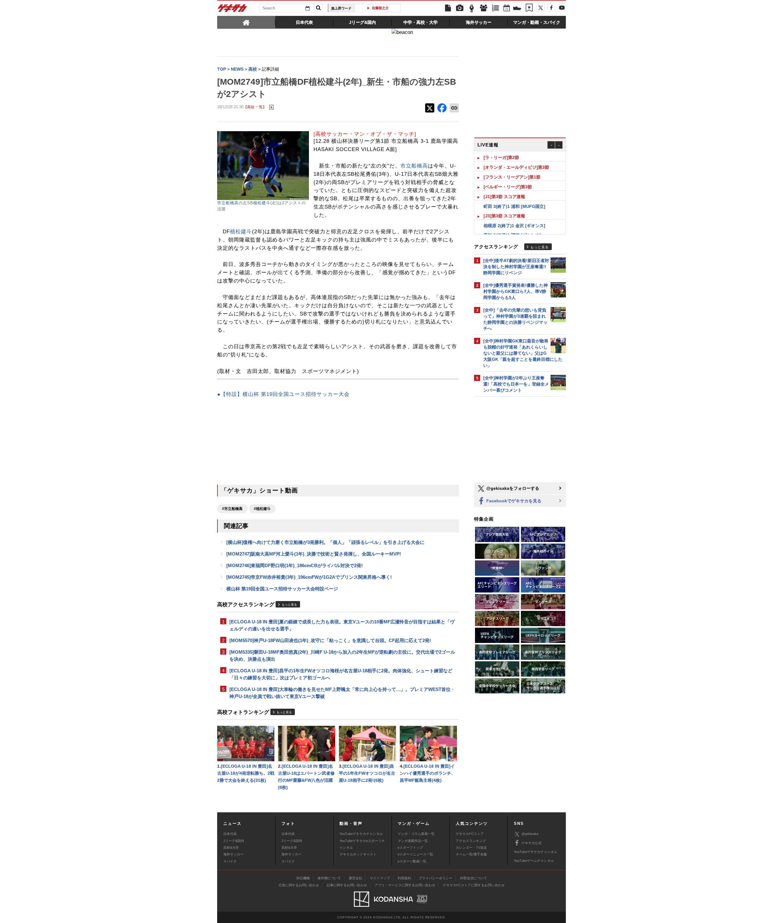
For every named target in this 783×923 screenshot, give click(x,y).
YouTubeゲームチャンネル (534, 860)
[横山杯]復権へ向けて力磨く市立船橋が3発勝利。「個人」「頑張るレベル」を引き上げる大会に (325, 542)
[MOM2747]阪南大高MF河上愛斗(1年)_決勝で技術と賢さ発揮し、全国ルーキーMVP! (313, 553)
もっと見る (289, 604)
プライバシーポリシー (435, 878)
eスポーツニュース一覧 (415, 854)
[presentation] (246, 22)
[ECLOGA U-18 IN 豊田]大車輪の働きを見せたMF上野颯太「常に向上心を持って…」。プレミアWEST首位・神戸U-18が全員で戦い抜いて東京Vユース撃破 (342, 693)
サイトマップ (380, 878)
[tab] (246, 22)
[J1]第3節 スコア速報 (504, 186)
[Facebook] (551, 8)
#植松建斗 (262, 509)
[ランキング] (495, 8)
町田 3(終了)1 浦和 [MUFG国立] (514, 196)
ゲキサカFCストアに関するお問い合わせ (474, 885)
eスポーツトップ (410, 847)
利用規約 (404, 878)
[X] (540, 8)
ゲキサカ (232, 10)
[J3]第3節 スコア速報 (504, 206)
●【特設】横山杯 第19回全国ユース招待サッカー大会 (283, 394)
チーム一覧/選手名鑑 (471, 854)
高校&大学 (231, 847)
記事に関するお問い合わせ (347, 885)
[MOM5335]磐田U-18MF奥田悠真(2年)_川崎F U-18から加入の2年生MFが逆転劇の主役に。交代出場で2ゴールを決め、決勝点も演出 (342, 655)
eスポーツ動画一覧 (412, 861)
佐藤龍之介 (380, 8)
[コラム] (471, 8)
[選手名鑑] (483, 8)
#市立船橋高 (232, 509)
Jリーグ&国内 (233, 841)
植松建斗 (261, 203)
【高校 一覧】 (254, 107)
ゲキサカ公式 (531, 843)
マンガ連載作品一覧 (413, 841)
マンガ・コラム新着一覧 (416, 834)
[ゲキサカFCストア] (517, 8)
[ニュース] (447, 8)
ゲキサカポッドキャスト (358, 854)
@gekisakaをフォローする (512, 488)
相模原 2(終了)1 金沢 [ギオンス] (514, 215)
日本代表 (230, 834)
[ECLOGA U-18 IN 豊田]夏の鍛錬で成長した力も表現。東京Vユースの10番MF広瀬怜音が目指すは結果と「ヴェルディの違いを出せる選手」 (342, 625)
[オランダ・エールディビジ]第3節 (516, 157)
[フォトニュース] (459, 8)
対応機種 (303, 878)
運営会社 (355, 878)
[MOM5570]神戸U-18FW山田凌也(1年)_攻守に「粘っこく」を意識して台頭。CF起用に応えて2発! (330, 640)
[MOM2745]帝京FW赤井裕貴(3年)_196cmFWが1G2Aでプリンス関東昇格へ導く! (309, 577)
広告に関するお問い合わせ (299, 885)
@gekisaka (529, 834)
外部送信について (473, 878)
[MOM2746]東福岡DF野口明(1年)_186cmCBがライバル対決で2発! (294, 565)
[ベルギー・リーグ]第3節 (508, 177)
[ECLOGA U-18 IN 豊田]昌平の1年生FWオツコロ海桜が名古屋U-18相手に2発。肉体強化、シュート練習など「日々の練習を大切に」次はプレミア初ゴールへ (340, 674)
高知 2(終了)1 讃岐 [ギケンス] (512, 225)
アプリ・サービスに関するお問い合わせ (405, 885)
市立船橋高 (228, 203)
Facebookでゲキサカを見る (513, 500)
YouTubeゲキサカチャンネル (361, 834)
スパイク (230, 861)
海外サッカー (233, 854)
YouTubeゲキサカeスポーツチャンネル (362, 844)
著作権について (329, 878)
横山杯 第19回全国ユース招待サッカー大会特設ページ (282, 588)
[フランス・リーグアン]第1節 (512, 167)
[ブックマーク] (529, 8)
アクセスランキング (471, 841)
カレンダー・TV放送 (471, 847)
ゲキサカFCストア (470, 834)
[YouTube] (562, 8)
